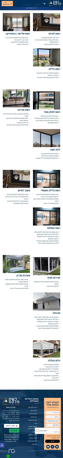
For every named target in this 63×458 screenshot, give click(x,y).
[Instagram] (52, 447)
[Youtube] (48, 447)
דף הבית (35, 8)
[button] (2, 445)
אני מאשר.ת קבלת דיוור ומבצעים (53, 437)
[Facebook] (57, 447)
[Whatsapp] (8, 456)
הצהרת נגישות (10, 407)
